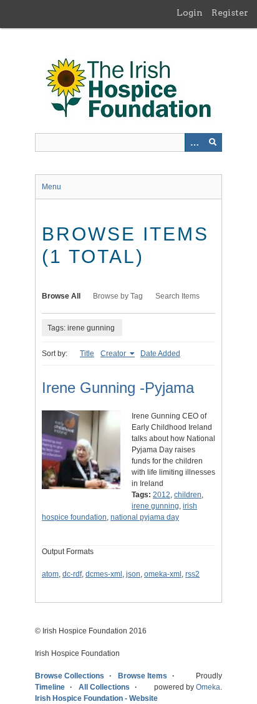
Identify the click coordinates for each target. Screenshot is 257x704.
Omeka (208, 687)
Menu (51, 186)
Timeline (50, 687)
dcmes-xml (103, 574)
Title (87, 353)
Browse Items (142, 676)
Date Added (160, 353)
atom (50, 574)
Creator (114, 353)
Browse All (61, 296)
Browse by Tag (118, 296)
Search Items (177, 296)
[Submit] (212, 142)
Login (190, 12)
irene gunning (155, 506)
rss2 (192, 574)
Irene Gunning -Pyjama (118, 387)
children (187, 494)
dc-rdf (72, 574)
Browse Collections (69, 676)
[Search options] (194, 142)
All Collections (104, 687)
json (133, 574)
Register (229, 12)
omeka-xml (163, 574)
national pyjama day (144, 517)
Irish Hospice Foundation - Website (96, 698)
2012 (161, 494)
